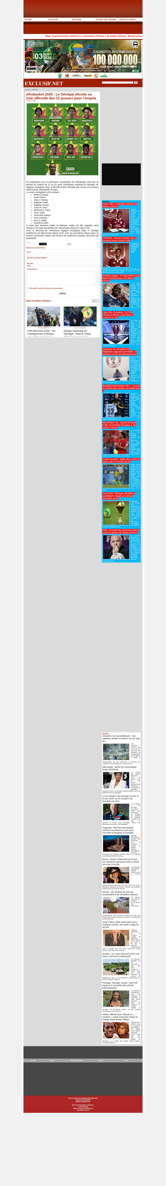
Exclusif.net (44, 83)
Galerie (52, 1060)
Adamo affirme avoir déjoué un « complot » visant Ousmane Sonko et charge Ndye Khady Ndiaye (120, 1017)
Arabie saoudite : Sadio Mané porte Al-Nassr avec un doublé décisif (121, 460)
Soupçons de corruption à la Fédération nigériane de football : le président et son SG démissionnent (119, 351)
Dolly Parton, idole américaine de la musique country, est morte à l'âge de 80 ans (120, 924)
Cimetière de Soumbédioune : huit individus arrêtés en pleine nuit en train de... (121, 738)
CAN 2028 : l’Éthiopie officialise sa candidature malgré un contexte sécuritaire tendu (119, 496)
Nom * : (29, 252)
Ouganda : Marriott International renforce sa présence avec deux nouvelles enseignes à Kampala (118, 830)
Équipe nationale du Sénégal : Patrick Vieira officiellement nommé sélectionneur (77, 332)
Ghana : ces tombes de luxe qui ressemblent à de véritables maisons (120, 893)
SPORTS (35, 89)
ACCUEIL (28, 20)
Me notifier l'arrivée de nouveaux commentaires (46, 288)
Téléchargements (76, 1060)
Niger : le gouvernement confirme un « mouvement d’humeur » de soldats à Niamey (55, 36)
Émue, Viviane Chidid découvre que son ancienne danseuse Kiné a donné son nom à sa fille (120, 862)
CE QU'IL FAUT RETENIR (106, 20)
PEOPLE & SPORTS (127, 20)
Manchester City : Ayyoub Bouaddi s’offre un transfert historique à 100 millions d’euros (119, 425)
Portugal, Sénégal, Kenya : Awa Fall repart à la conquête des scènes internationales (119, 985)
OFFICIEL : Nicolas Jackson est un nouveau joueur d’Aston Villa (119, 239)
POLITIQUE (76, 20)
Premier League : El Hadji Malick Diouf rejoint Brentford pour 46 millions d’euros (121, 278)
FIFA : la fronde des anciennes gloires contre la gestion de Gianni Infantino (120, 531)
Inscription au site (83, 1110)
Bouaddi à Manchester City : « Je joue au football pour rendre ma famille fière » (121, 388)
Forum (101, 1060)
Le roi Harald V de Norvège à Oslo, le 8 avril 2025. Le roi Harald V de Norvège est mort (120, 798)
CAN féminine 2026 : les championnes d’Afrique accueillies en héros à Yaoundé (41, 332)
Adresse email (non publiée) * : (37, 258)
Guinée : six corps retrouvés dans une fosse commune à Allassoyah (120, 955)
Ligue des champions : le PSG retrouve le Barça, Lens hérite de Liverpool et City (118, 315)
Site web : (30, 263)
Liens (126, 1060)
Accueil (27, 89)
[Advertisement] (67, 27)
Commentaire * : (32, 269)
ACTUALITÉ (53, 20)
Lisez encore (28, 242)
